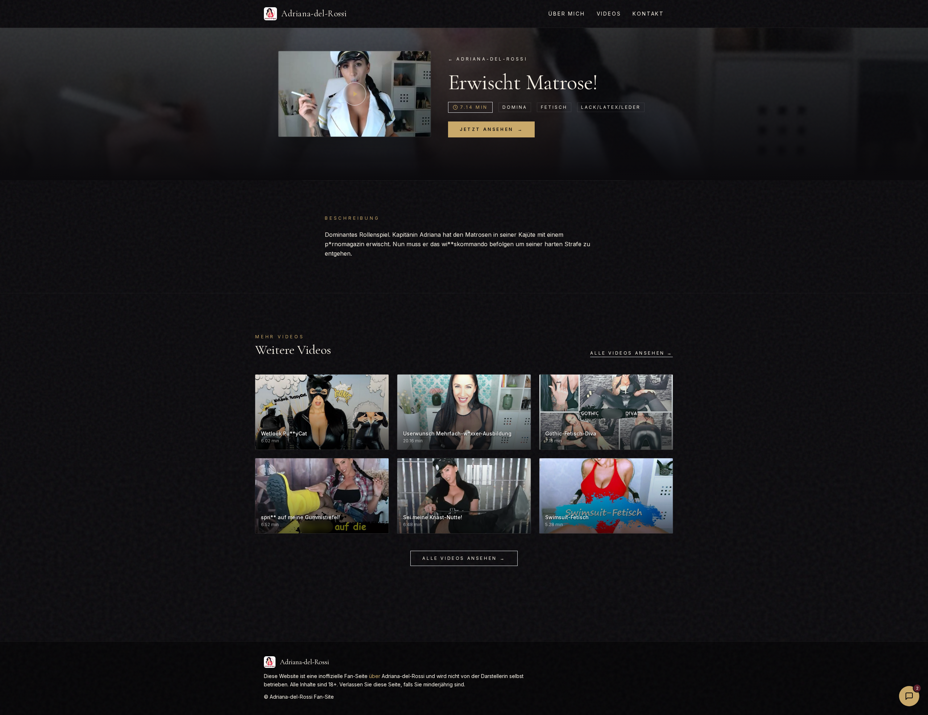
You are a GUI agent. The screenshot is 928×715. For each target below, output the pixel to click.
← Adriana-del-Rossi (487, 59)
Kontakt (648, 14)
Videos (609, 14)
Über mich (566, 14)
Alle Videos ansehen (463, 558)
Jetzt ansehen (491, 129)
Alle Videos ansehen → (631, 353)
